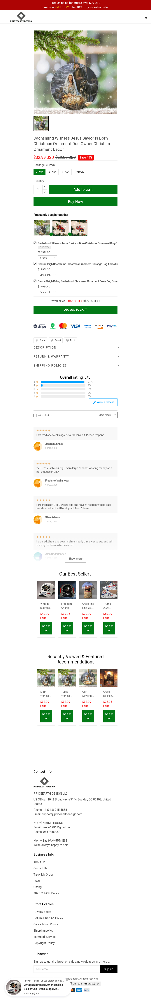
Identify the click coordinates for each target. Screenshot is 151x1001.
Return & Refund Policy (48, 918)
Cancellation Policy (46, 924)
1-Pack (65, 172)
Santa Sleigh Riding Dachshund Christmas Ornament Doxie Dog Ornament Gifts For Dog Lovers (93, 281)
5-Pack (52, 172)
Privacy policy (43, 912)
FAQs (37, 881)
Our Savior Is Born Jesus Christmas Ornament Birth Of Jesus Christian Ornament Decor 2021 (87, 694)
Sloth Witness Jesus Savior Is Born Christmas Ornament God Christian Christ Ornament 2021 (45, 694)
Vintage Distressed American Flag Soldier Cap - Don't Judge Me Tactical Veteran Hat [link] (43, 988)
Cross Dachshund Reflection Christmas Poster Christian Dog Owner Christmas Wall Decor (109, 694)
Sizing (38, 887)
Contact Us (41, 868)
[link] (14, 987)
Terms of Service (45, 937)
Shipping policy (43, 930)
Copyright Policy (44, 943)
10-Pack (79, 172)
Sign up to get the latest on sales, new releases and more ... (72, 961)
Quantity (39, 181)
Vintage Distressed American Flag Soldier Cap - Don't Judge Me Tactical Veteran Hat (46, 606)
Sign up (108, 969)
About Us (39, 862)
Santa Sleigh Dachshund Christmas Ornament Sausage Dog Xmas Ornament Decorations (90, 264)
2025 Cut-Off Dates (46, 893)
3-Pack (50, 165)
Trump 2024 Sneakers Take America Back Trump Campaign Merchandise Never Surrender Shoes (109, 606)
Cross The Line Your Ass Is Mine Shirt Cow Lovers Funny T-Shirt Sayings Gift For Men (88, 606)
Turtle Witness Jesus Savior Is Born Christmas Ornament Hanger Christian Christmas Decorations (67, 694)
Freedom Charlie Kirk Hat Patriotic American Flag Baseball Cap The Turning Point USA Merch (67, 606)
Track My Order (43, 874)
